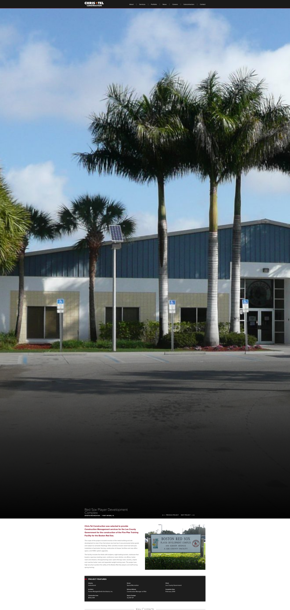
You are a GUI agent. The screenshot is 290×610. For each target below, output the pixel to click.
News (165, 4)
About (131, 4)
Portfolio (154, 4)
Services (142, 4)
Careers (175, 4)
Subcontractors (189, 4)
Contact (202, 4)
